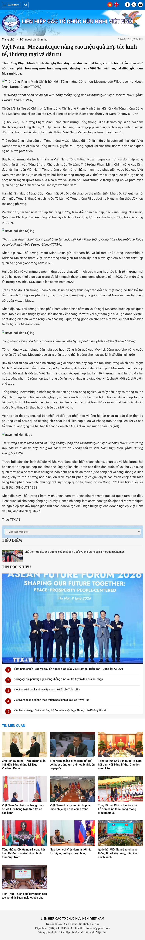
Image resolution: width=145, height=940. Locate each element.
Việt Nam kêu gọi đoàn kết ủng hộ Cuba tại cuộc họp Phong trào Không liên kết (60, 710)
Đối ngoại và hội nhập (33, 39)
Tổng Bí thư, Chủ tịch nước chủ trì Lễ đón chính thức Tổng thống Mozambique (119, 809)
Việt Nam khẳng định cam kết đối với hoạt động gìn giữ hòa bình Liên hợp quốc (72, 764)
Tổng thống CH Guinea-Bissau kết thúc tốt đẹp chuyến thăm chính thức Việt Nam (23, 853)
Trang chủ (8, 39)
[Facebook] (127, 4)
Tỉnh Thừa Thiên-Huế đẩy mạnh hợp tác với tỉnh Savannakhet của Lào (24, 895)
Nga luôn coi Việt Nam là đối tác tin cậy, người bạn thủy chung (70, 851)
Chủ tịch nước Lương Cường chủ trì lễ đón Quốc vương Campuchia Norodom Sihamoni (75, 551)
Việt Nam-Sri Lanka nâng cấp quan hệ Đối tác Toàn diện (47, 689)
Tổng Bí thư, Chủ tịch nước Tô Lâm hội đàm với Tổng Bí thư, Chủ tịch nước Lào (120, 764)
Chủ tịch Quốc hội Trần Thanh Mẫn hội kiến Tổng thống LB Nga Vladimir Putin (24, 764)
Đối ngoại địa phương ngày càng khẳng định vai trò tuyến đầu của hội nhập (58, 679)
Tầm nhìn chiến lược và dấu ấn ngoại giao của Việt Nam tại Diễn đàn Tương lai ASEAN (68, 669)
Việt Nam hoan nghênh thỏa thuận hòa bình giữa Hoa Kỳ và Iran (51, 699)
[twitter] (134, 4)
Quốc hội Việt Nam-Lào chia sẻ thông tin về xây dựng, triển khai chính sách (118, 853)
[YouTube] (140, 4)
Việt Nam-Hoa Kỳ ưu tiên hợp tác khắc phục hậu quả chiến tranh (70, 807)
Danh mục (13, 5)
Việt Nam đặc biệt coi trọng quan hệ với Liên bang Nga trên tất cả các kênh (23, 809)
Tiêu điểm (12, 540)
